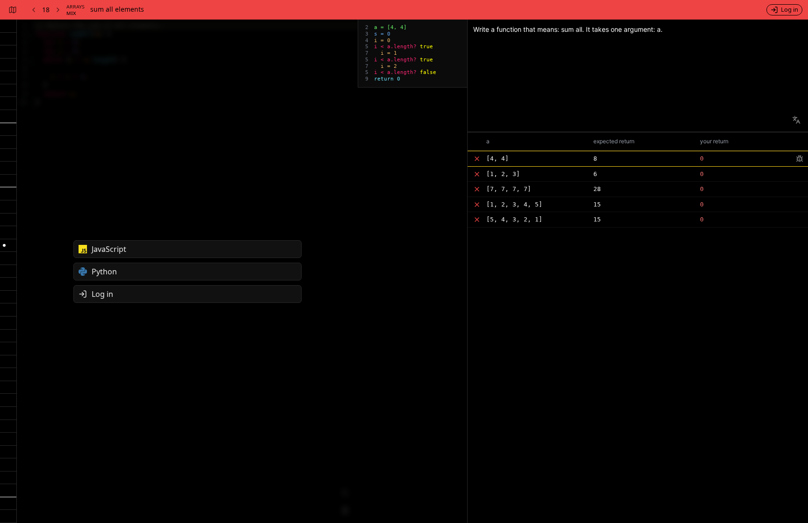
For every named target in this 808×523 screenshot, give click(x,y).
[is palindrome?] (8, 387)
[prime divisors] (8, 168)
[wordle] (8, 503)
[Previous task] (32, 10)
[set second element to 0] (8, 52)
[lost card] (8, 361)
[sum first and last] (8, 65)
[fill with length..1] (8, 207)
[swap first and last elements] (8, 103)
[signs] (8, 323)
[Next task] (58, 10)
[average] (8, 310)
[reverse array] (8, 374)
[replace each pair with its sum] (8, 478)
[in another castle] (8, 348)
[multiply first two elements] (8, 39)
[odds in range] (8, 142)
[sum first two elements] (8, 26)
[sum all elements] (8, 245)
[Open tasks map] (12, 10)
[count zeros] (8, 271)
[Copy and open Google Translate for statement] (796, 120)
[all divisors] (8, 155)
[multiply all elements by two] (8, 232)
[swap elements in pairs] (8, 464)
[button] (638, 158)
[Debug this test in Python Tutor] (800, 158)
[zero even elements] (8, 413)
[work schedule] (8, 129)
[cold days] (8, 297)
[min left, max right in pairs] (8, 490)
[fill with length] (8, 220)
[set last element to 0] (8, 77)
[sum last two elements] (8, 90)
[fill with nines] (8, 193)
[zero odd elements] (8, 426)
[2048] (8, 516)
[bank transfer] (8, 116)
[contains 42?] (8, 258)
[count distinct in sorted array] (8, 400)
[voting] (8, 284)
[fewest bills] (8, 181)
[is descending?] (8, 336)
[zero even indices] (8, 439)
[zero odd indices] (8, 452)
